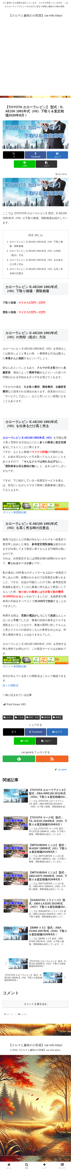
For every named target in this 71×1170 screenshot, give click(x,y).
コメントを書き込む (35, 1004)
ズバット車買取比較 (15, 512)
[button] (46, 164)
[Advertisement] (35, 60)
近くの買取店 (10, 685)
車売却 (47, 717)
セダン (9, 717)
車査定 (59, 717)
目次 (31, 235)
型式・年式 (34, 717)
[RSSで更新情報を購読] (52, 759)
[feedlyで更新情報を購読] (19, 759)
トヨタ (21, 717)
